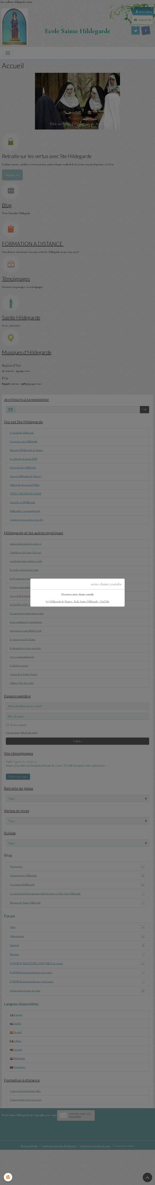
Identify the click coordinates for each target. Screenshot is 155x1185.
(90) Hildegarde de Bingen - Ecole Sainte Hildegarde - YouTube (77, 601)
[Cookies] (8, 1177)
